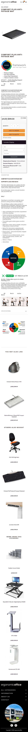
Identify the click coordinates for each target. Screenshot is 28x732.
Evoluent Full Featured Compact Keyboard (14, 491)
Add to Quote (14, 134)
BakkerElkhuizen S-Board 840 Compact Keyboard (14, 416)
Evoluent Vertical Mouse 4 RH (14, 381)
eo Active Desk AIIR (14, 524)
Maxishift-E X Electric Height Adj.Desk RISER (14, 601)
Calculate (14, 157)
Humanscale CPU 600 (14, 669)
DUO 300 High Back (14, 457)
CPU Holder (14, 635)
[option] (14, 34)
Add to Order (14, 130)
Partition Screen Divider (14, 568)
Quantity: (5, 125)
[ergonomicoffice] (9, 2)
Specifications (6, 311)
